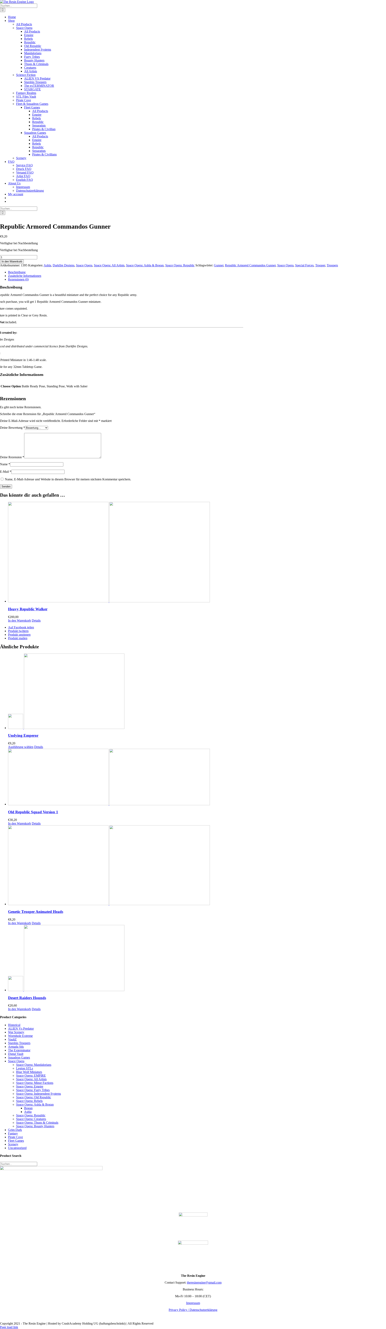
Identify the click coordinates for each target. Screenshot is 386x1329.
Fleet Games (16, 1140)
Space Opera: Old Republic (33, 1097)
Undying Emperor (23, 735)
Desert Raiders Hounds (27, 998)
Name (5, 464)
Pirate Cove (15, 1137)
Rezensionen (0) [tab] (18, 279)
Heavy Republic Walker (27, 609)
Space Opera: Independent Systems (38, 1093)
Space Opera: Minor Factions (34, 1082)
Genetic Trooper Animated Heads (35, 912)
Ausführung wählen (20, 747)
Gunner (218, 265)
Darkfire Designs (63, 265)
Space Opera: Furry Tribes (33, 1090)
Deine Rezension (12, 457)
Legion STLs (24, 1068)
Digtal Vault (15, 1054)
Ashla (47, 265)
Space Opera (84, 265)
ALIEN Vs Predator (21, 1028)
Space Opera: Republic (180, 265)
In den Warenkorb (12, 261)
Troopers (332, 265)
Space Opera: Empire (29, 1086)
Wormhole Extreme (20, 1035)
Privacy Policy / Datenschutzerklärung (193, 1310)
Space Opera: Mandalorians (33, 1064)
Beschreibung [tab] (17, 272)
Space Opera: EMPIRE (31, 1075)
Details (36, 620)
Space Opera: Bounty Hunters (35, 1126)
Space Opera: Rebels (29, 1101)
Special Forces (304, 265)
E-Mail (5, 471)
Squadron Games (19, 1057)
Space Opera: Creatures (31, 1119)
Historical (14, 1025)
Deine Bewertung (12, 427)
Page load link (9, 1327)
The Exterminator (19, 1050)
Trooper (320, 265)
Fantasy (13, 1133)
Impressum (193, 1303)
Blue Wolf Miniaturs (29, 1072)
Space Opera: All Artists (109, 265)
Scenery (13, 1144)
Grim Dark (15, 1130)
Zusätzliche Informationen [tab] (24, 275)
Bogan (28, 1108)
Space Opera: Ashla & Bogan (145, 265)
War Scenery (16, 1032)
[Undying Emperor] (197, 692)
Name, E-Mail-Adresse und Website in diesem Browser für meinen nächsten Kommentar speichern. (68, 479)
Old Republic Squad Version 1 (33, 812)
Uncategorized (17, 1148)
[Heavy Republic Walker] (197, 552)
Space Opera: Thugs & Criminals (37, 1122)
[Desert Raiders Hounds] (197, 958)
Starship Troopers (19, 1043)
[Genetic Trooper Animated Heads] (197, 865)
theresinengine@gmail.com (204, 1282)
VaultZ (12, 1039)
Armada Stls (16, 1046)
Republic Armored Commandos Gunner (250, 265)
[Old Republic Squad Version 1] (197, 777)
